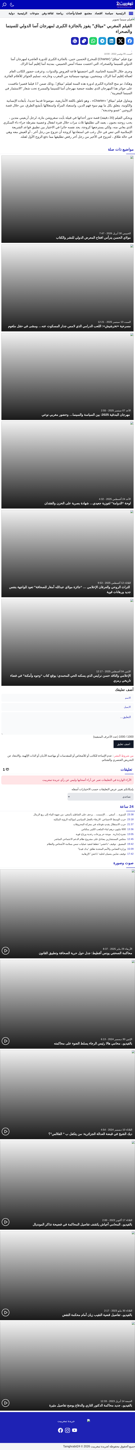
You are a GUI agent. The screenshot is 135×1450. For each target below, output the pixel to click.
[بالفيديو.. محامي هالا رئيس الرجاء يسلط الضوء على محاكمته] (67, 1004)
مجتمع (88, 13)
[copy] (84, 41)
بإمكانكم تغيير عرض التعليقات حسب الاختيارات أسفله (103, 789)
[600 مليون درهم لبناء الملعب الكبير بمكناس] (67, 829)
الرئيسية (121, 13)
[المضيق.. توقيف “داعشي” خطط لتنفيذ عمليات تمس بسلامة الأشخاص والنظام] (67, 844)
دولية (12, 13)
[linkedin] (111, 41)
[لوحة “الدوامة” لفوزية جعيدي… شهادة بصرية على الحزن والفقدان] (67, 465)
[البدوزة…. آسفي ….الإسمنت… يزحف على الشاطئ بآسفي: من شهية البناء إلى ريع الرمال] (67, 814)
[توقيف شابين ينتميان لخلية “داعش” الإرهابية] (67, 854)
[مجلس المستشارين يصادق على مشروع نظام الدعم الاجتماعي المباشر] (67, 839)
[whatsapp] (93, 41)
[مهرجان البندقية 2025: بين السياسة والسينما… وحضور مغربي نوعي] (67, 376)
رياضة (59, 13)
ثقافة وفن (47, 13)
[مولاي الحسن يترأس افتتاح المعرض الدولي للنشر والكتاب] (67, 199)
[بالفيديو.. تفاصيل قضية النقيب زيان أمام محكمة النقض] (67, 1275)
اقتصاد (98, 13)
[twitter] (120, 41)
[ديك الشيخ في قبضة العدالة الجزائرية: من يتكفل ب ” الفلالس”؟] (67, 1094)
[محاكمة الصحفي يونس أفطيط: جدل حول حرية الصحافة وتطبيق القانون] (67, 913)
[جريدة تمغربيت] (125, 4)
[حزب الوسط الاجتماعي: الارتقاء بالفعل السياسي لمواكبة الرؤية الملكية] (67, 819)
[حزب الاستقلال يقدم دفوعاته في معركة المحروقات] (67, 824)
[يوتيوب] (74, 1430)
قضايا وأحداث (74, 13)
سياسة (109, 13)
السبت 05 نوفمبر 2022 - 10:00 (118, 54)
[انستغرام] (67, 1430)
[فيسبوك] (60, 1430)
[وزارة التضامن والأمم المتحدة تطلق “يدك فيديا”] (67, 849)
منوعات (34, 13)
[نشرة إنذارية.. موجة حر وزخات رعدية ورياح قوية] (67, 834)
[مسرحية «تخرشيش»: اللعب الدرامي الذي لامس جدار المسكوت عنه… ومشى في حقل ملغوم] (67, 287)
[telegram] (102, 41)
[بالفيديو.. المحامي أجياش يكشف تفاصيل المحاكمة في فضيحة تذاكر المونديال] (67, 1185)
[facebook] (130, 41)
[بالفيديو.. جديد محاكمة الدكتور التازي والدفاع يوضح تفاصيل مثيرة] (67, 1366)
